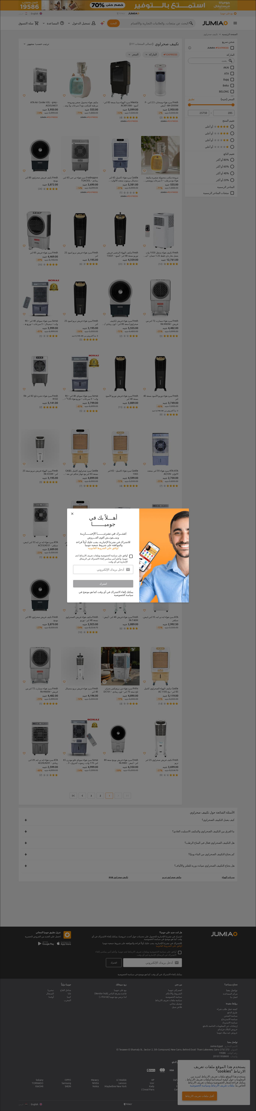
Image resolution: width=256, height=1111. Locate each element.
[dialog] (128, 555)
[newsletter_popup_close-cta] (72, 514)
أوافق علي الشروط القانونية (103, 548)
